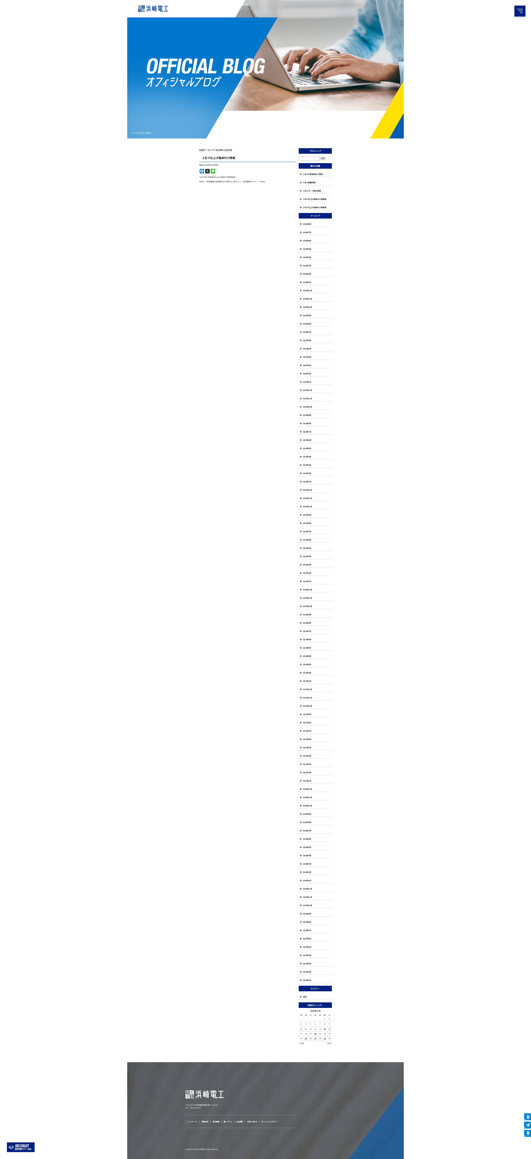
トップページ (192, 1121)
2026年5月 (307, 249)
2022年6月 (307, 639)
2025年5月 (307, 348)
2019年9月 (307, 913)
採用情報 (216, 1121)
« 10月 (301, 1043)
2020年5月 (307, 847)
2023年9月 (307, 515)
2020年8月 (307, 822)
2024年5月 (307, 448)
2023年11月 (307, 498)
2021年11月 (307, 697)
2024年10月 (307, 406)
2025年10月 (307, 307)
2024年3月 (307, 465)
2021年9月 (307, 714)
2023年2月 (307, 573)
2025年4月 (307, 357)
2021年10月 (307, 706)
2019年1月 (307, 980)
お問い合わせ (252, 1121)
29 (325, 1038)
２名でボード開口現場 (312, 190)
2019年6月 (307, 938)
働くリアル (228, 1121)
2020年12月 (307, 789)
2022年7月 (307, 631)
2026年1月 (307, 282)
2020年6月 (307, 839)
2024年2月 (307, 473)
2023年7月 (307, 531)
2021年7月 (307, 731)
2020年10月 (307, 805)
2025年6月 (307, 340)
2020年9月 (307, 814)
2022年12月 (307, 589)
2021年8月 (307, 722)
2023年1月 (307, 581)
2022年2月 (307, 672)
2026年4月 (307, 257)
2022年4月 (307, 656)
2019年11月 (307, 897)
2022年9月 (307, 614)
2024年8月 (307, 423)
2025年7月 (307, 332)
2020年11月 (307, 797)
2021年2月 (307, 772)
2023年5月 (307, 548)
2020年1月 (307, 880)
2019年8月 (307, 922)
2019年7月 (307, 930)
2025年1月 (307, 382)
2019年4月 (307, 955)
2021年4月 (307, 755)
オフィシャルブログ (268, 1121)
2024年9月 (307, 415)
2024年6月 (307, 440)
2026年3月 (307, 265)
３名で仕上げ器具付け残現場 (314, 199)
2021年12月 (307, 689)
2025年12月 (307, 290)
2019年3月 (307, 963)
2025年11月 (307, 298)
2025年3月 (307, 365)
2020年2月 (307, 872)
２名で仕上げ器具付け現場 (218, 158)
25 (306, 1038)
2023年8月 (307, 523)
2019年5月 (307, 947)
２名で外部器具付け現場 (313, 174)
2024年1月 (307, 481)
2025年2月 (307, 373)
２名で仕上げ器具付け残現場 (314, 207)
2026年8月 (307, 224)
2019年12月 (307, 888)
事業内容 (205, 1121)
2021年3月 (307, 764)
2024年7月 (307, 431)
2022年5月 (307, 647)
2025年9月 (307, 315)
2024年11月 (307, 398)
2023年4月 (307, 556)
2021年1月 (307, 780)
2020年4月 (307, 855)
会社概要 (239, 1121)
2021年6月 (307, 739)
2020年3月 (307, 863)
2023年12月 (307, 490)
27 (315, 1038)
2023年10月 (307, 506)
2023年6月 (307, 539)
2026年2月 (307, 274)
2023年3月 (307, 564)
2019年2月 (307, 972)
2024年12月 (307, 390)
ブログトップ (315, 151)
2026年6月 (307, 240)
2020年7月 (307, 830)
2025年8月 (307, 323)
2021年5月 (307, 747)
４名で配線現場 (309, 182)
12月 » (329, 1043)
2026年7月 (307, 232)
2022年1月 (307, 681)
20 (315, 1033)
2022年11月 (307, 598)
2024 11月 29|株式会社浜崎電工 (141, 133)
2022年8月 (307, 623)
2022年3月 (307, 664)
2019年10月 (307, 905)
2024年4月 (307, 456)
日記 (304, 996)
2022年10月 (307, 606)
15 (325, 1029)
